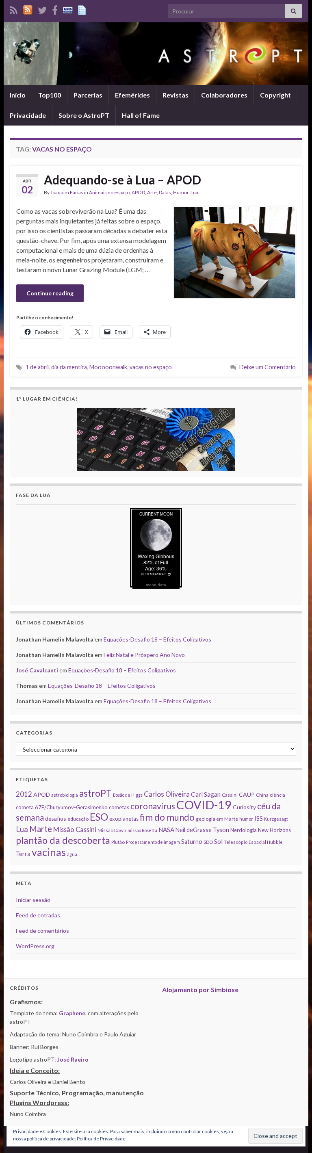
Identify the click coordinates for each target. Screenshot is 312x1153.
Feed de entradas (38, 915)
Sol (218, 841)
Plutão (118, 842)
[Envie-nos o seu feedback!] (83, 9)
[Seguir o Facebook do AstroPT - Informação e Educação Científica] (55, 9)
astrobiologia (64, 795)
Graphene (72, 1013)
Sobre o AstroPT (83, 115)
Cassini (230, 795)
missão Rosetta (142, 830)
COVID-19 (204, 805)
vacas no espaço (151, 367)
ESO (99, 817)
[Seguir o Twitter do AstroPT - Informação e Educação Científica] (42, 9)
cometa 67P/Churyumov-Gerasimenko (62, 807)
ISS (258, 818)
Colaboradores (224, 95)
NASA (166, 829)
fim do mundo (167, 817)
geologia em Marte (217, 819)
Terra (23, 853)
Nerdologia (243, 830)
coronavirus (152, 806)
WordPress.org (35, 946)
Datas (165, 192)
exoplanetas (124, 818)
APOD (138, 192)
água (72, 854)
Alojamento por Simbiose (200, 989)
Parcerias (88, 95)
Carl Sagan (206, 794)
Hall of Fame (141, 115)
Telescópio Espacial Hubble (253, 842)
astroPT (95, 793)
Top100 (49, 95)
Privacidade (28, 115)
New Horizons (274, 830)
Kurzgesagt (276, 818)
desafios (55, 818)
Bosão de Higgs (128, 795)
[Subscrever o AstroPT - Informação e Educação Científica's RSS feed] (13, 9)
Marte (40, 829)
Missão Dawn (112, 830)
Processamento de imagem (153, 842)
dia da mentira (69, 367)
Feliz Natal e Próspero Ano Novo (144, 654)
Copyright (275, 95)
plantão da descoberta (63, 840)
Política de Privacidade (101, 1139)
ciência (277, 795)
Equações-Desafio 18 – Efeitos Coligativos (157, 639)
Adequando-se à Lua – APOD (122, 179)
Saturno (191, 841)
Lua (194, 192)
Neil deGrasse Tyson (202, 829)
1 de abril (37, 367)
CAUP (247, 794)
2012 (24, 794)
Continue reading (50, 293)
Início (18, 95)
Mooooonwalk (108, 367)
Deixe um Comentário (267, 367)
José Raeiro (73, 1059)
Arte (152, 192)
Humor (180, 192)
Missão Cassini (74, 829)
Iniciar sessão (33, 899)
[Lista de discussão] (68, 9)
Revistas (175, 95)
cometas (119, 807)
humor (246, 818)
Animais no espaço (109, 192)
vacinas (49, 852)
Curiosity (244, 807)
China (262, 795)
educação (78, 819)
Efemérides (132, 95)
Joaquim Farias (66, 192)
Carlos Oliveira (167, 794)
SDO (208, 842)
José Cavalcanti (37, 670)
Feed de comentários (42, 930)
